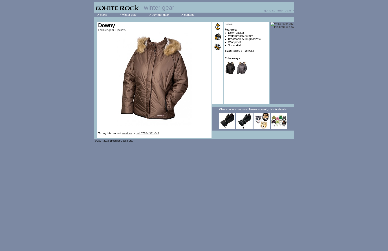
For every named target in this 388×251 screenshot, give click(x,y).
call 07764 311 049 (147, 133)
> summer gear (159, 14)
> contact (187, 14)
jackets (121, 30)
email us (127, 133)
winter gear (107, 30)
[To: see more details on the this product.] (227, 128)
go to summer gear (277, 10)
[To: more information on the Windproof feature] (218, 46)
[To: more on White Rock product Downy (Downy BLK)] (231, 74)
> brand (102, 14)
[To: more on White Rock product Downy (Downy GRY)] (243, 74)
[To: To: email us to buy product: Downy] (282, 25)
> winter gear (128, 14)
